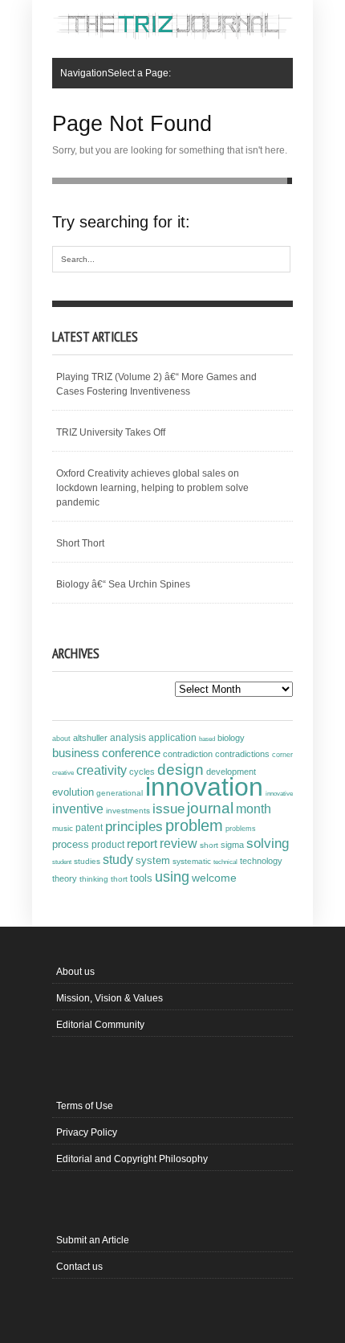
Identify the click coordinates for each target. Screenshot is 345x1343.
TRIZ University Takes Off (110, 432)
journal (210, 808)
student (61, 862)
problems (240, 829)
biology (231, 738)
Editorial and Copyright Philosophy (132, 1159)
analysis (128, 737)
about (61, 739)
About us (75, 971)
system (153, 860)
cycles (142, 771)
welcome (214, 877)
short (209, 845)
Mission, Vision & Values (109, 998)
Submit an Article (92, 1240)
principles (134, 826)
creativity (101, 770)
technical (225, 862)
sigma (232, 845)
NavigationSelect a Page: (115, 73)
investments (128, 810)
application (172, 738)
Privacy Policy (86, 1132)
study (118, 859)
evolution (73, 792)
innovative (279, 793)
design (180, 769)
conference (131, 753)
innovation (204, 786)
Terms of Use (84, 1106)
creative (63, 772)
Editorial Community (100, 1024)
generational (119, 792)
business (75, 753)
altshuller (90, 738)
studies (87, 861)
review (178, 843)
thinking (93, 878)
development (231, 771)
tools (141, 878)
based (207, 739)
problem (194, 825)
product (107, 844)
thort (119, 878)
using (172, 877)
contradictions (242, 754)
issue (168, 809)
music (62, 828)
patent (89, 827)
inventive (78, 808)
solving (267, 843)
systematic (191, 861)
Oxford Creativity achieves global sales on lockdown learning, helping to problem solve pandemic (152, 488)
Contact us (79, 1266)
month (253, 809)
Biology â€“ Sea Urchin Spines (123, 584)
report (142, 843)
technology (261, 861)
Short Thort (80, 543)
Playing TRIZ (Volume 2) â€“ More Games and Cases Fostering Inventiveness (156, 384)
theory (64, 878)
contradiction (188, 754)
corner (282, 754)
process (70, 844)
